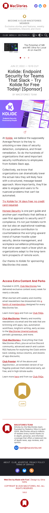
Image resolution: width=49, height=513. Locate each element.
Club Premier (9, 361)
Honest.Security (11, 210)
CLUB (5, 35)
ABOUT (7, 462)
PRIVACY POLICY (37, 462)
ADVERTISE (23, 462)
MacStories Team (23, 425)
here (16, 313)
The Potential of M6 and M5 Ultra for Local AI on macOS (34, 47)
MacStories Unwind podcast (23, 331)
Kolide (9, 138)
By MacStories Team (25, 94)
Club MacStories (28, 286)
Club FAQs (38, 313)
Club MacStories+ (11, 340)
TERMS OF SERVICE (25, 464)
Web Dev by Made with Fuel (16, 479)
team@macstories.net (30, 448)
